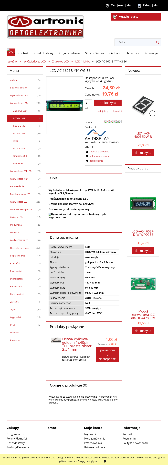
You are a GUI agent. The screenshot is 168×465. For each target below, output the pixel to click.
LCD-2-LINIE (19, 125)
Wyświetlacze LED (18, 201)
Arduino (14, 80)
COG (15, 140)
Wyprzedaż (15, 317)
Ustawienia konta (94, 447)
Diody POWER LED (19, 240)
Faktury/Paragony (18, 447)
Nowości (14, 332)
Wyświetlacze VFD (19, 178)
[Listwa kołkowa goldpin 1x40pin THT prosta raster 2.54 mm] (56, 340)
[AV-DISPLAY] (97, 134)
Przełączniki (15, 270)
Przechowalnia (93, 443)
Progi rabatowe (16, 434)
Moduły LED (16, 224)
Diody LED (15, 232)
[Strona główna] (45, 25)
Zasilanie (14, 301)
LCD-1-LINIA (19, 118)
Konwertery (16, 286)
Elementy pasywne (19, 247)
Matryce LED (16, 217)
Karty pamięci (16, 294)
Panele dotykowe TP (20, 194)
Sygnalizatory (16, 278)
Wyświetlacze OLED (19, 95)
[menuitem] (23, 53)
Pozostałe (18, 163)
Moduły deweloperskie (21, 209)
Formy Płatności (17, 438)
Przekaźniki (15, 263)
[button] (97, 151)
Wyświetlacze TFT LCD (21, 171)
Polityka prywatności (135, 443)
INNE (12, 324)
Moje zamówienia (94, 438)
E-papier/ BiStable (18, 87)
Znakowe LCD (20, 110)
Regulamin (129, 438)
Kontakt (127, 434)
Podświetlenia (17, 186)
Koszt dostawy (16, 443)
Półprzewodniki (17, 255)
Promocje (15, 340)
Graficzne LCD (20, 155)
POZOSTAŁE (19, 148)
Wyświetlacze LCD (19, 103)
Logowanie (90, 434)
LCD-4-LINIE (19, 133)
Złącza (13, 309)
